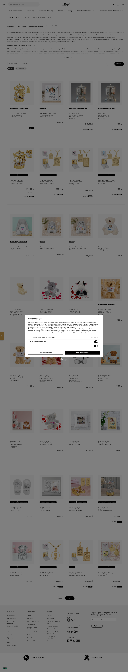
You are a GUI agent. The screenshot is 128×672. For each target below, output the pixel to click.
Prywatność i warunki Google (67, 327)
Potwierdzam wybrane (46, 352)
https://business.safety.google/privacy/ (40, 328)
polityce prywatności (74, 325)
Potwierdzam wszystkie (82, 352)
